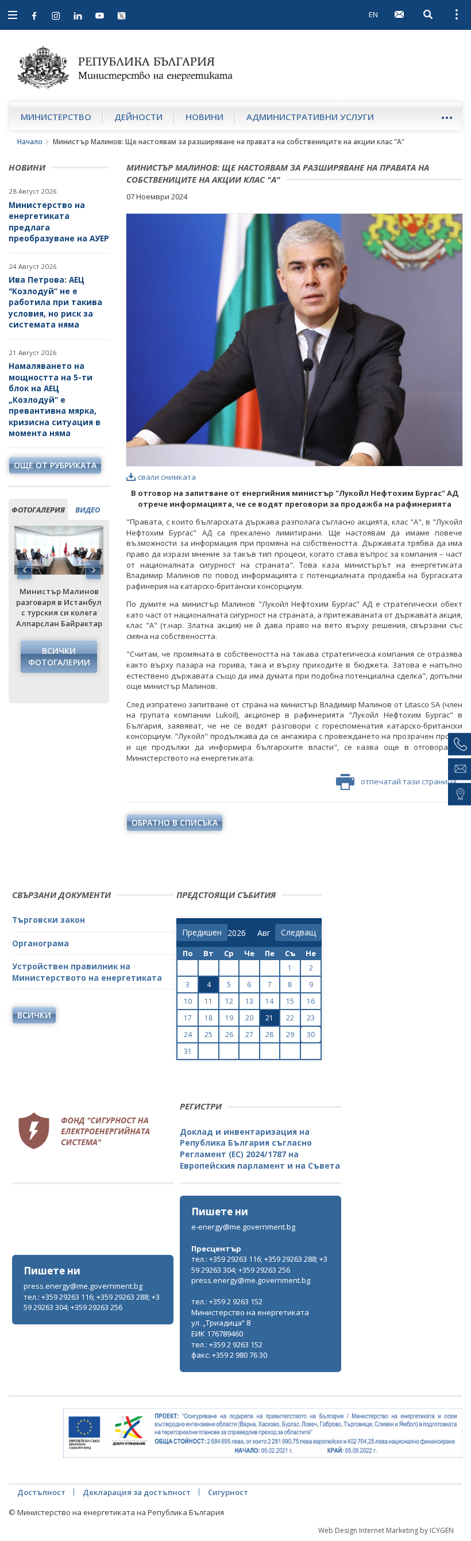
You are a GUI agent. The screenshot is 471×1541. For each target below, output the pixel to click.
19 (229, 1018)
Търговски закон (48, 919)
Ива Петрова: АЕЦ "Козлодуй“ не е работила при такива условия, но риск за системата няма (55, 302)
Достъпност (41, 1492)
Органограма (40, 943)
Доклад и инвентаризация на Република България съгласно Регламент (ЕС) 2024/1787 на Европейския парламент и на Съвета (260, 1148)
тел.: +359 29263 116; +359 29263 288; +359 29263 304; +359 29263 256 (92, 1302)
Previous (24, 570)
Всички (34, 1015)
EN (373, 14)
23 (311, 1018)
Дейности (138, 116)
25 (208, 1034)
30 (311, 1034)
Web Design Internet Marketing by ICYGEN (386, 1530)
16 (311, 1001)
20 (249, 1018)
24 (188, 1034)
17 (188, 1018)
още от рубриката (55, 465)
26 (229, 1034)
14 (269, 1001)
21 (269, 1018)
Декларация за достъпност (137, 1492)
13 (249, 1001)
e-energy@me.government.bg (243, 1227)
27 (249, 1034)
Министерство (56, 116)
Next (93, 570)
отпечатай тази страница (409, 781)
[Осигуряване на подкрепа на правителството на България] (262, 1433)
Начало (30, 142)
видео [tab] (87, 509)
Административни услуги (310, 116)
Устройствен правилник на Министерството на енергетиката (87, 972)
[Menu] (446, 117)
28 (269, 1034)
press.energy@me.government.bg (83, 1286)
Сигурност (228, 1492)
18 (208, 1018)
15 (290, 1001)
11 (208, 1001)
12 (229, 1001)
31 (188, 1051)
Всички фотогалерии (59, 656)
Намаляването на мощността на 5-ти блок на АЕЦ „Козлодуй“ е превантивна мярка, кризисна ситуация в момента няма (55, 399)
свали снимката (167, 477)
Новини (204, 116)
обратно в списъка (175, 822)
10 (188, 1001)
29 (290, 1034)
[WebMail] (399, 14)
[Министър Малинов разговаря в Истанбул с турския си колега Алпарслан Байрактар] (59, 550)
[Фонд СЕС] (84, 1129)
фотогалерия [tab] (38, 509)
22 (290, 1018)
